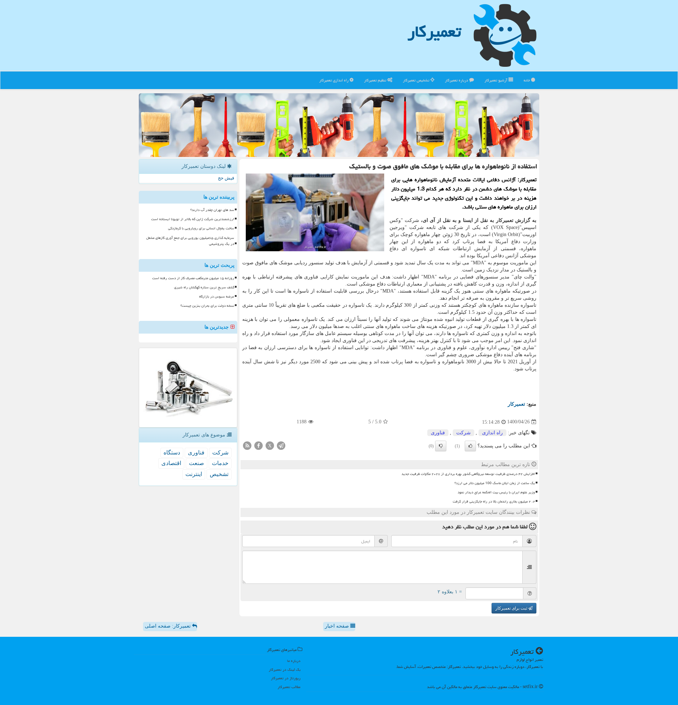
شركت (463, 432)
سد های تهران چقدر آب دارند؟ (212, 209)
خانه (527, 80)
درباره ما (294, 660)
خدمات (220, 463)
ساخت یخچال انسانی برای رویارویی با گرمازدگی (201, 228)
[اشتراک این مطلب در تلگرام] (281, 445)
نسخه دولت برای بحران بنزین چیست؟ (207, 305)
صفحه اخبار (337, 626)
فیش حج (226, 178)
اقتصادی (171, 463)
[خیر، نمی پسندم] (440, 446)
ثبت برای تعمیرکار (511, 608)
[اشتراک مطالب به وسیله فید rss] (247, 445)
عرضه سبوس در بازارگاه (216, 296)
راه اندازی (492, 432)
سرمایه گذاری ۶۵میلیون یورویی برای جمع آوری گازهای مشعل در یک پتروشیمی (190, 240)
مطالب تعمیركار (289, 687)
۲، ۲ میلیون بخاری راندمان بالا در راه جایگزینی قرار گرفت (494, 501)
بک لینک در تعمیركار (285, 669)
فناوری (438, 432)
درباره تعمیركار (457, 80)
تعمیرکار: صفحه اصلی (168, 626)
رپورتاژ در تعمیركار (286, 678)
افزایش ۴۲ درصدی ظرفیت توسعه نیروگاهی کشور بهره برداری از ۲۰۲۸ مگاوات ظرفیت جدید (468, 473)
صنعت (196, 463)
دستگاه (171, 453)
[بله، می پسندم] (470, 446)
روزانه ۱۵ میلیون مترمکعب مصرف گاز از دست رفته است (193, 278)
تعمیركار (434, 31)
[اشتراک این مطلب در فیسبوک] (258, 445)
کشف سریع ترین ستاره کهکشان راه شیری (204, 287)
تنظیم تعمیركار (375, 80)
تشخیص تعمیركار (416, 80)
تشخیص (219, 474)
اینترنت (193, 474)
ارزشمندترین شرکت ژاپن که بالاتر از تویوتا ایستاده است (192, 219)
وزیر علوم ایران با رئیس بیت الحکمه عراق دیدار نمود (496, 492)
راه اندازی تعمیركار (334, 80)
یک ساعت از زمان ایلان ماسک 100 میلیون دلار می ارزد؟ (494, 483)
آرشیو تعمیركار (496, 80)
